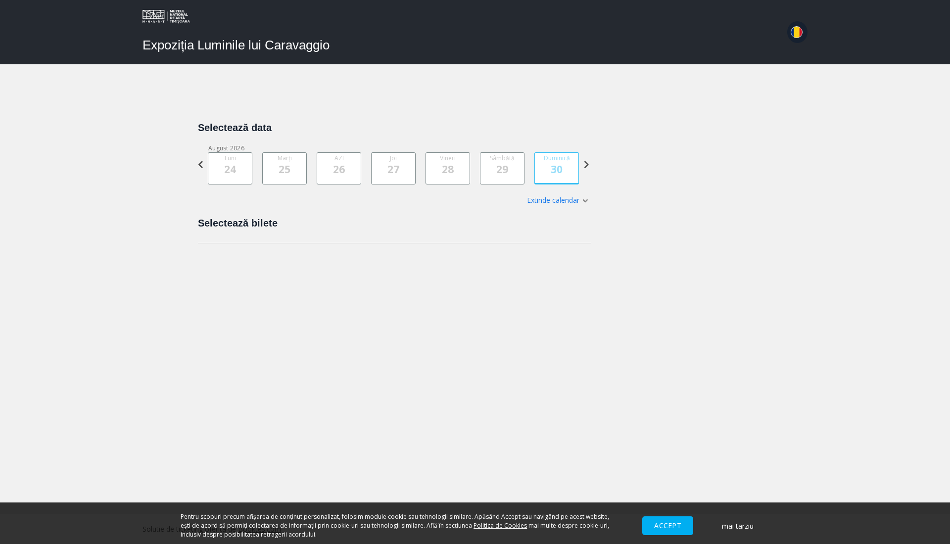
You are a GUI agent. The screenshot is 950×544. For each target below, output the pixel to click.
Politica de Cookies (500, 525)
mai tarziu (738, 526)
